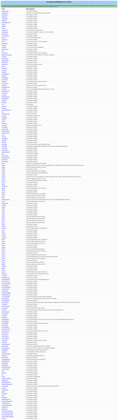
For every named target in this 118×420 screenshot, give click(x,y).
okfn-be (3, 171)
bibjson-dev (4, 20)
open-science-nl (5, 336)
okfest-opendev (5, 155)
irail (2, 104)
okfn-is (3, 218)
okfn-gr (3, 201)
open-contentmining (6, 287)
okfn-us (3, 268)
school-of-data (5, 386)
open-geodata (5, 308)
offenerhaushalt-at (5, 131)
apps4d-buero (5, 14)
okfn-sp (3, 262)
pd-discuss (4, 372)
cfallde (3, 28)
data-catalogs (4, 53)
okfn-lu (3, 231)
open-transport (5, 346)
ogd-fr (3, 134)
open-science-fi (5, 332)
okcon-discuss (5, 150)
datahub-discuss (5, 60)
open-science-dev (5, 330)
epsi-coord (4, 75)
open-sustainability (6, 344)
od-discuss (4, 115)
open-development (6, 296)
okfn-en (3, 193)
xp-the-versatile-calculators (7, 416)
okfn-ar (3, 163)
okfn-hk (3, 207)
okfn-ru (3, 256)
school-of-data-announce (7, 384)
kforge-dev (4, 106)
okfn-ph (3, 247)
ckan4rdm (4, 47)
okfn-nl (3, 239)
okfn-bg (3, 174)
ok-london (4, 140)
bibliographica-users (6, 22)
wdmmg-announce (6, 403)
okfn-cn (3, 182)
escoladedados (5, 77)
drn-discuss (4, 70)
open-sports (4, 342)
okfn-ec (3, 191)
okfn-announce (5, 161)
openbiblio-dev (5, 349)
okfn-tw (3, 264)
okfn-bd (3, 169)
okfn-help (4, 205)
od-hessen (4, 119)
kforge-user (4, 108)
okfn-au (3, 167)
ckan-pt (3, 41)
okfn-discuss (4, 186)
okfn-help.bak (5, 203)
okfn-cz (3, 184)
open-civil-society (5, 281)
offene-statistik (5, 129)
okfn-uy (3, 270)
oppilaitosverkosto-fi (6, 367)
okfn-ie (3, 210)
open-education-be (6, 300)
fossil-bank (4, 85)
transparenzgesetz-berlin (7, 401)
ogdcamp (4, 136)
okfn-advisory (5, 159)
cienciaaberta (4, 30)
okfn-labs (4, 228)
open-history (4, 317)
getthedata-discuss (6, 96)
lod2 (3, 112)
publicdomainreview (6, 382)
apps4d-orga (4, 16)
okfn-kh (3, 226)
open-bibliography (6, 279)
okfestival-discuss (5, 157)
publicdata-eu (5, 380)
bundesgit (4, 26)
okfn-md (3, 235)
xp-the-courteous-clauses (7, 410)
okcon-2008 (4, 148)
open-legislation (5, 321)
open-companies (5, 285)
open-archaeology (5, 277)
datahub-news (5, 62)
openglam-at (4, 355)
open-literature (5, 325)
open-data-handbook (6, 292)
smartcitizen (4, 393)
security (3, 391)
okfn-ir (3, 214)
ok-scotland (4, 144)
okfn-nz (3, 245)
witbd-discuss (5, 407)
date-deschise (5, 64)
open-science (4, 340)
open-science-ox (5, 338)
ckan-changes (5, 33)
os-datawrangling (5, 368)
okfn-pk (3, 249)
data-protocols (5, 58)
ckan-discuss (4, 39)
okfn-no (3, 241)
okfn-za (3, 271)
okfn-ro (3, 254)
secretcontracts (5, 389)
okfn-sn (3, 260)
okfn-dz (3, 190)
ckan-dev (4, 37)
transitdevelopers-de (6, 399)
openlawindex (5, 357)
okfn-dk (3, 188)
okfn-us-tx (4, 266)
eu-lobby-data (5, 79)
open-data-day (5, 290)
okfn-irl (3, 216)
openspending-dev (6, 361)
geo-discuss (4, 94)
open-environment (6, 306)
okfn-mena (4, 237)
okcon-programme (6, 151)
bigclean (3, 24)
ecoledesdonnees (5, 73)
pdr (2, 374)
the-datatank (4, 397)
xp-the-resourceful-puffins (7, 414)
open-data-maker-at (6, 294)
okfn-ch (3, 180)
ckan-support (4, 43)
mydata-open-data (5, 113)
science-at (4, 388)
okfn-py (3, 252)
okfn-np (3, 243)
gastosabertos (5, 92)
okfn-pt (3, 250)
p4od (3, 370)
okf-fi (3, 153)
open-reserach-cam (6, 329)
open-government (5, 311)
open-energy (4, 304)
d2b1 (3, 51)
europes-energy (5, 83)
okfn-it (3, 220)
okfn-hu (3, 209)
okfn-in (3, 212)
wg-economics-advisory (7, 405)
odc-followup (5, 127)
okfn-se (3, 258)
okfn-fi (3, 195)
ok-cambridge (5, 138)
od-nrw (3, 121)
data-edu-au (4, 56)
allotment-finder (5, 11)
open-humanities (5, 319)
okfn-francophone (5, 199)
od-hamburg (4, 117)
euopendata (4, 81)
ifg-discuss (4, 102)
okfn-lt (3, 230)
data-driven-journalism (6, 54)
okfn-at (3, 165)
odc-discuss (4, 125)
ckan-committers (5, 35)
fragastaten (4, 89)
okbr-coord (4, 146)
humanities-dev (5, 98)
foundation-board (5, 87)
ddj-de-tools (4, 68)
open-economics (5, 298)
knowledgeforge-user (6, 110)
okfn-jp (3, 222)
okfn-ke (3, 224)
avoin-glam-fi (5, 18)
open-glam (4, 309)
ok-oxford (4, 142)
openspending (5, 363)
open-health (4, 315)
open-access (4, 273)
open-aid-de (4, 275)
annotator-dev (5, 13)
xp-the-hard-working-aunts (7, 412)
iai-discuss (4, 100)
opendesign (4, 351)
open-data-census (5, 289)
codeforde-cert (5, 49)
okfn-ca (3, 178)
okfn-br (3, 176)
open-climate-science (6, 283)
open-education (5, 302)
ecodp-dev (4, 72)
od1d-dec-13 (4, 123)
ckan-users (4, 45)
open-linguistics (5, 323)
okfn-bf (3, 172)
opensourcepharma (6, 359)
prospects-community (6, 378)
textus (3, 395)
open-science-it (5, 334)
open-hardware (5, 313)
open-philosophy (5, 327)
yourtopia (4, 418)
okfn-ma (3, 233)
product (3, 376)
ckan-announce (5, 32)
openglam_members (6, 353)
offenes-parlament (5, 132)
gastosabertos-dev (5, 91)
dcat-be (3, 66)
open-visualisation (6, 348)
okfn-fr (3, 197)
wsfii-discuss (4, 408)
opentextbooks (5, 365)
